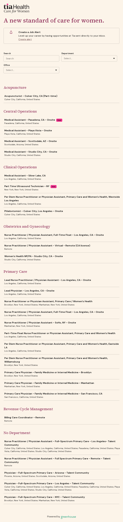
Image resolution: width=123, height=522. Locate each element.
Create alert (25, 39)
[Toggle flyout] (114, 58)
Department (68, 53)
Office (7, 65)
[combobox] (6, 70)
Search (7, 53)
